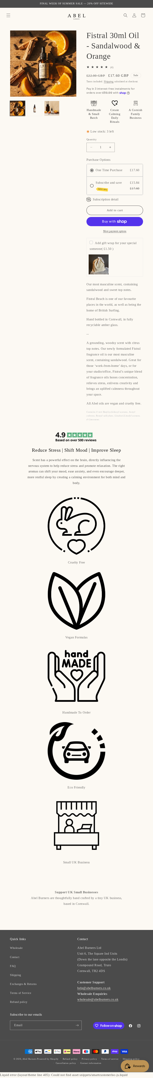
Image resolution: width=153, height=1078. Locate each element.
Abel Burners (29, 1059)
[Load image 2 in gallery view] (34, 108)
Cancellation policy (66, 1063)
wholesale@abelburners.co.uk (97, 999)
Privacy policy (89, 1059)
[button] (8, 15)
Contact (14, 957)
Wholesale (16, 947)
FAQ (13, 966)
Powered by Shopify (48, 1059)
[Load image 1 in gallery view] (17, 108)
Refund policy (18, 1001)
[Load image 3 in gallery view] (51, 108)
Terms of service (110, 1059)
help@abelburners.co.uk (94, 988)
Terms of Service (20, 993)
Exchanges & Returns (23, 984)
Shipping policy (131, 1059)
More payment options (115, 231)
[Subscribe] (77, 1025)
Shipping (109, 81)
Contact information (90, 1063)
